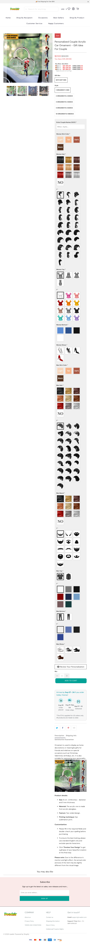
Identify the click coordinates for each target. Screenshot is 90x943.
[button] (24, 18)
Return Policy (50, 925)
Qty (56, 671)
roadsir (11, 934)
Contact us (49, 917)
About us (28, 917)
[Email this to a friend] (74, 728)
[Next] (51, 58)
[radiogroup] (70, 143)
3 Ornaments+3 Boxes (64, 102)
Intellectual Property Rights (55, 929)
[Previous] (5, 58)
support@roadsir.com (79, 917)
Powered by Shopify (22, 934)
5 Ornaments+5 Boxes (64, 108)
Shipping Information (53, 921)
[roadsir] (15, 9)
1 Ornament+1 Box (62, 90)
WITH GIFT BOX (61, 80)
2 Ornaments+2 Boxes (64, 96)
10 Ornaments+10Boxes (65, 114)
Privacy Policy (29, 921)
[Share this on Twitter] (57, 728)
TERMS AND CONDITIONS (33, 925)
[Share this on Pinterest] (68, 728)
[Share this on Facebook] (62, 728)
